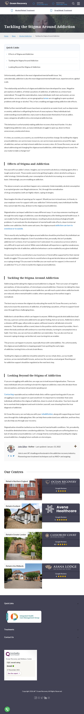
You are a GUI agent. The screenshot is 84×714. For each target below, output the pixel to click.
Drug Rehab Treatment (25, 10)
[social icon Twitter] (42, 698)
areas (46, 98)
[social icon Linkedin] (45, 698)
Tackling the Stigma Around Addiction (23, 60)
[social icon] (49, 698)
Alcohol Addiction (25, 36)
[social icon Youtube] (39, 698)
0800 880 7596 (61, 4)
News (14, 36)
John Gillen (22, 447)
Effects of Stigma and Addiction (21, 54)
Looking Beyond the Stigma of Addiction (24, 67)
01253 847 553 (42, 4)
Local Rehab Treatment (65, 10)
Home (6, 36)
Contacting (9, 394)
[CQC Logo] (13, 656)
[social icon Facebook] (35, 698)
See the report (13, 673)
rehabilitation (47, 414)
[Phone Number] (7, 709)
